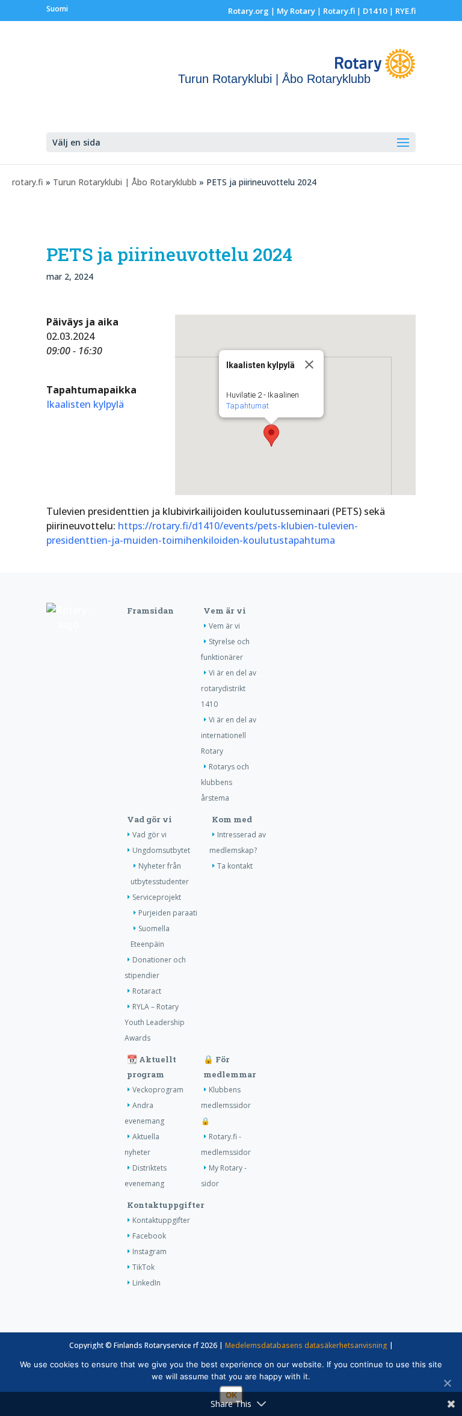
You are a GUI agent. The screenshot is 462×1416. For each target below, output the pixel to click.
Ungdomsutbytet (161, 850)
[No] (447, 1383)
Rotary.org (248, 10)
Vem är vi (224, 610)
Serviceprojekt (156, 897)
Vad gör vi (149, 819)
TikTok (143, 1267)
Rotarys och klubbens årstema (225, 782)
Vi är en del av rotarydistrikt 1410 (228, 688)
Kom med (232, 819)
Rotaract (146, 991)
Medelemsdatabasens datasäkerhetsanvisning (306, 1345)
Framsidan (150, 610)
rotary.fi (27, 182)
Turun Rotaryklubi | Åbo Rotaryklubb (125, 182)
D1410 (375, 10)
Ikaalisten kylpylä (85, 404)
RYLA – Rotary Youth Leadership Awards (155, 1022)
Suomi (57, 9)
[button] (271, 435)
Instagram (149, 1251)
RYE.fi (405, 10)
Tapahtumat (247, 405)
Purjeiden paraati (167, 913)
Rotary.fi (339, 10)
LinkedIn (146, 1283)
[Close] (309, 364)
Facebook (149, 1236)
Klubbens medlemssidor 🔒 (226, 1105)
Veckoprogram (157, 1090)
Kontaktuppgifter (166, 1204)
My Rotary (296, 10)
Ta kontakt (235, 866)
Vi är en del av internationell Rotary (228, 735)
